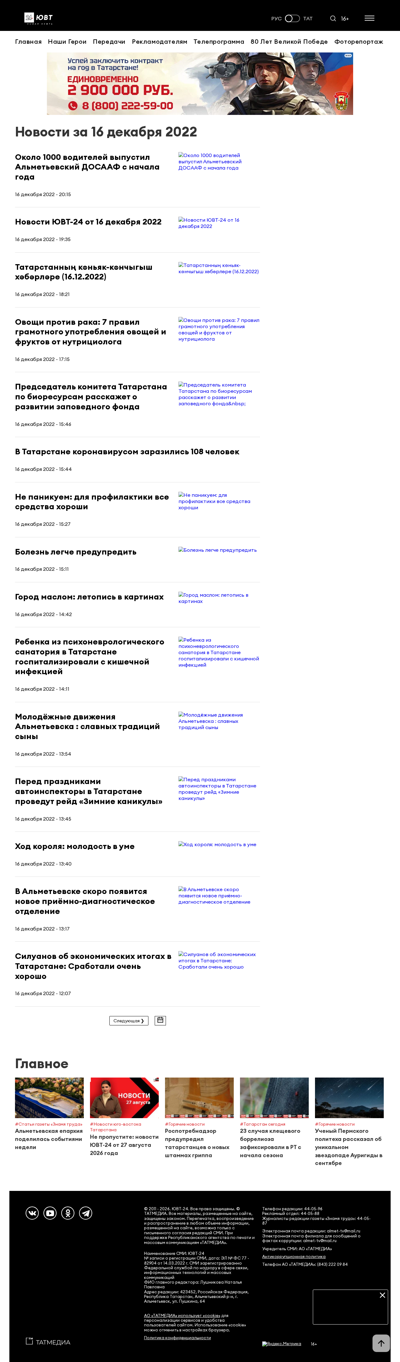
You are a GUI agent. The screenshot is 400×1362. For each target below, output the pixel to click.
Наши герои (67, 41)
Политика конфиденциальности (177, 1337)
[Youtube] (50, 1213)
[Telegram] (85, 1213)
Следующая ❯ (128, 1021)
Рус (276, 19)
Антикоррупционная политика (294, 1256)
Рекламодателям (159, 41)
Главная (28, 41)
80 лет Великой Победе (289, 41)
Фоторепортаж (358, 41)
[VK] (32, 1213)
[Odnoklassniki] (67, 1213)
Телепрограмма (218, 41)
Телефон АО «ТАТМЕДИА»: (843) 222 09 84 (305, 1264)
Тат (308, 19)
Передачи (109, 41)
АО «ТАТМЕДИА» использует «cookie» (182, 1315)
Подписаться (350, 1315)
